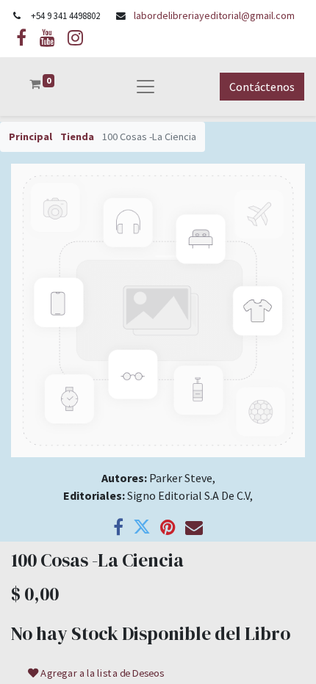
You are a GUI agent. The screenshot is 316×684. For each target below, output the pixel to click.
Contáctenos (262, 86)
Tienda (77, 136)
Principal (30, 136)
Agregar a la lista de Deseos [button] (102, 673)
